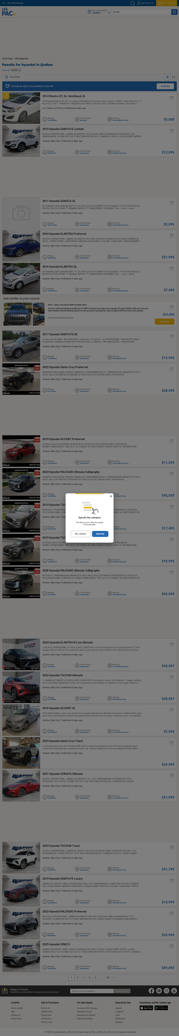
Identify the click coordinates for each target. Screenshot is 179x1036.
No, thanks (80, 533)
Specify (100, 533)
